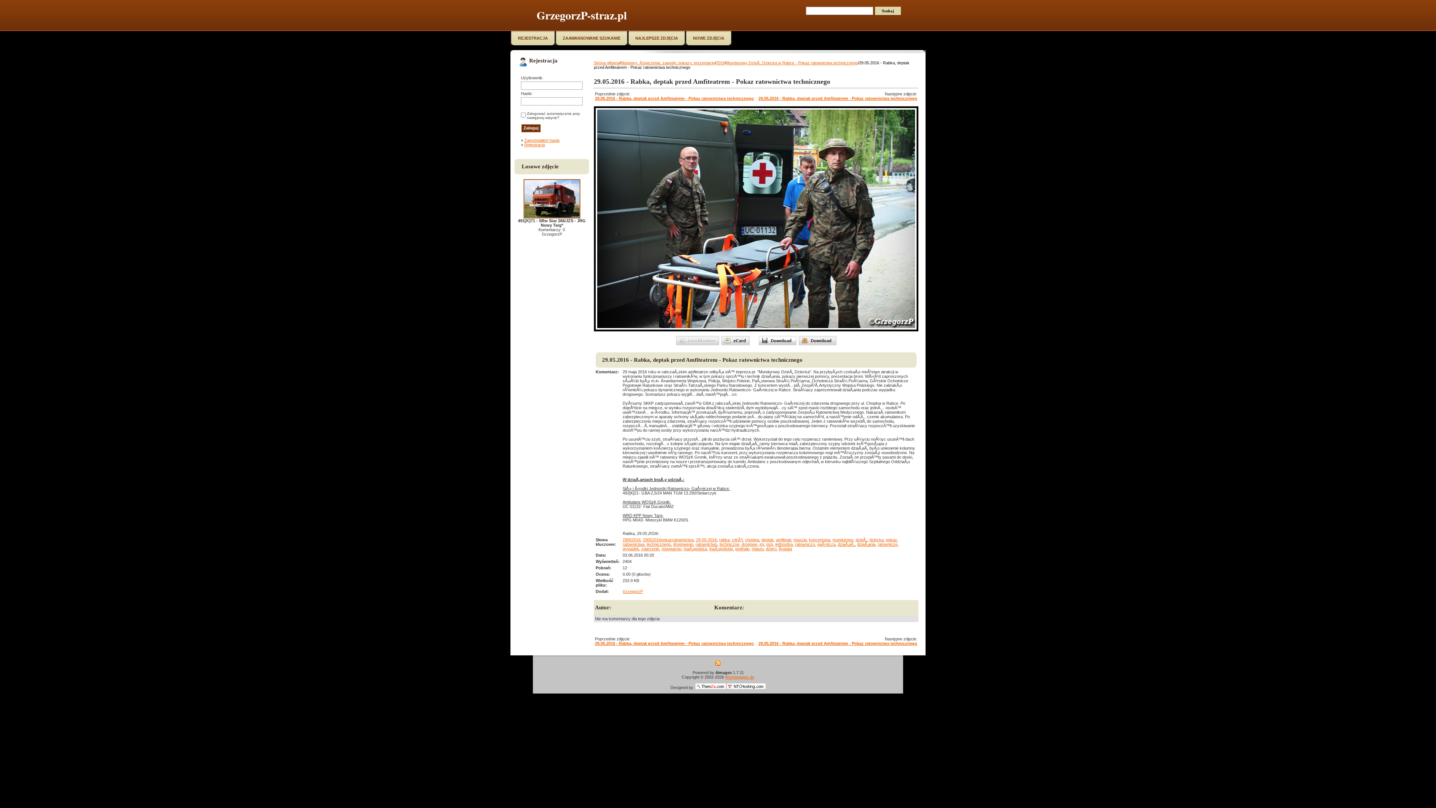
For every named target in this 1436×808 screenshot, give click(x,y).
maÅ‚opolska (695, 549)
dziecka (876, 540)
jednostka (784, 544)
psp (769, 544)
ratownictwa (633, 544)
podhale (742, 549)
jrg (762, 544)
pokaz (891, 540)
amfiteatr (783, 540)
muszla (800, 540)
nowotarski (671, 549)
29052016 (632, 540)
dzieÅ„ (861, 540)
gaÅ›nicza (826, 544)
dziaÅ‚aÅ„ (846, 544)
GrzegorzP (633, 591)
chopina (752, 540)
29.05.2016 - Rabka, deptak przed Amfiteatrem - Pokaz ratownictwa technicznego (674, 98)
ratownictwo (706, 544)
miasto (758, 549)
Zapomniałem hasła (541, 140)
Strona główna (607, 63)
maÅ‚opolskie (721, 549)
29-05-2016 (706, 540)
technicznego (659, 544)
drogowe (749, 544)
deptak (767, 540)
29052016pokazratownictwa (668, 540)
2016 (720, 63)
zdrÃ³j (737, 540)
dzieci (771, 549)
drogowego (683, 544)
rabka (724, 540)
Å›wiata (785, 549)
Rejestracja (534, 145)
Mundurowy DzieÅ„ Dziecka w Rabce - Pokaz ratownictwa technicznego (792, 63)
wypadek (631, 549)
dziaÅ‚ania (866, 544)
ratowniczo (805, 544)
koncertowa (819, 540)
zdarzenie (650, 549)
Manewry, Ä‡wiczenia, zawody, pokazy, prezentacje (668, 63)
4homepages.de (739, 677)
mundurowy (842, 540)
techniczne (729, 544)
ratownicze (888, 544)
